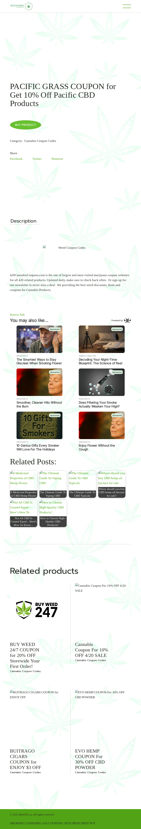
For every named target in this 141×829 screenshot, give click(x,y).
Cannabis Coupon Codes (40, 141)
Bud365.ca (25, 814)
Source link (17, 314)
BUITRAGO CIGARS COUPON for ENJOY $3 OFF (25, 759)
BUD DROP (71, 823)
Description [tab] (23, 221)
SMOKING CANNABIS (25, 823)
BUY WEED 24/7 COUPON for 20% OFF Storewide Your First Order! (25, 655)
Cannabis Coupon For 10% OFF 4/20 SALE (91, 650)
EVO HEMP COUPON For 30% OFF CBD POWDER (90, 759)
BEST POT (88, 823)
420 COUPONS (52, 823)
